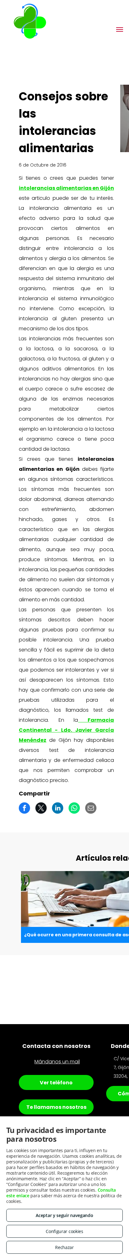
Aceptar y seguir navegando (64, 1215)
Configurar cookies (64, 1231)
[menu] (119, 29)
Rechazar (64, 1247)
